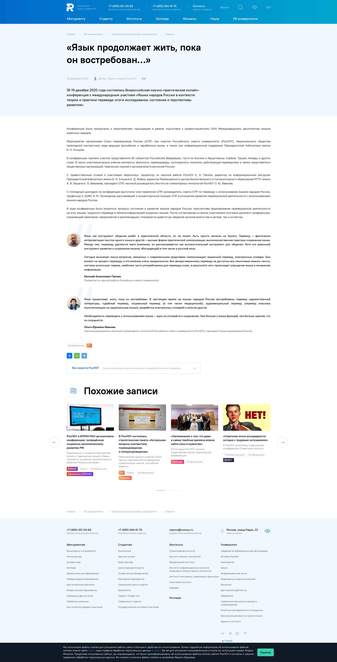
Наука (224, 567)
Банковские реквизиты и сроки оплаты (241, 615)
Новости (170, 34)
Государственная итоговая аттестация (138, 607)
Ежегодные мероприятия (131, 579)
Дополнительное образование (83, 573)
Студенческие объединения (133, 573)
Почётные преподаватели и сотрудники (242, 610)
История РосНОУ (230, 556)
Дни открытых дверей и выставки (85, 607)
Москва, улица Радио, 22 (242, 529)
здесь (91, 650)
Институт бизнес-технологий (185, 556)
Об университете (94, 34)
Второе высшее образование (82, 590)
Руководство (227, 562)
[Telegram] (84, 356)
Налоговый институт (180, 582)
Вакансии (226, 584)
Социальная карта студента (133, 584)
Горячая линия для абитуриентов (124, 9)
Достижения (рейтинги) (234, 590)
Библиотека (124, 590)
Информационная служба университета (134, 34)
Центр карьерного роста (131, 567)
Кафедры (174, 587)
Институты (176, 544)
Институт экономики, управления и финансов (194, 576)
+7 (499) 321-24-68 (120, 6)
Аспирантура (74, 562)
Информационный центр (234, 573)
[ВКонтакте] (69, 356)
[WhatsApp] (77, 356)
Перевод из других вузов (80, 595)
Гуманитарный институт (182, 551)
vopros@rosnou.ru (181, 529)
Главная (71, 34)
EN (268, 7)
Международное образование (82, 579)
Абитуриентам (76, 544)
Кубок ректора (125, 562)
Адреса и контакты (231, 621)
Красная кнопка (126, 556)
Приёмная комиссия (78, 601)
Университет (229, 544)
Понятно (265, 652)
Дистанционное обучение (80, 584)
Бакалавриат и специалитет (81, 551)
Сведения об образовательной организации (244, 551)
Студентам (125, 544)
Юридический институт (182, 562)
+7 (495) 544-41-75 (164, 6)
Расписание (124, 551)
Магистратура (74, 556)
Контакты (199, 6)
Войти (225, 7)
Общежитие (227, 595)
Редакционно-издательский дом (238, 579)
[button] (160, 490)
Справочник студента (129, 601)
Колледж (71, 567)
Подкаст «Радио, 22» (129, 595)
